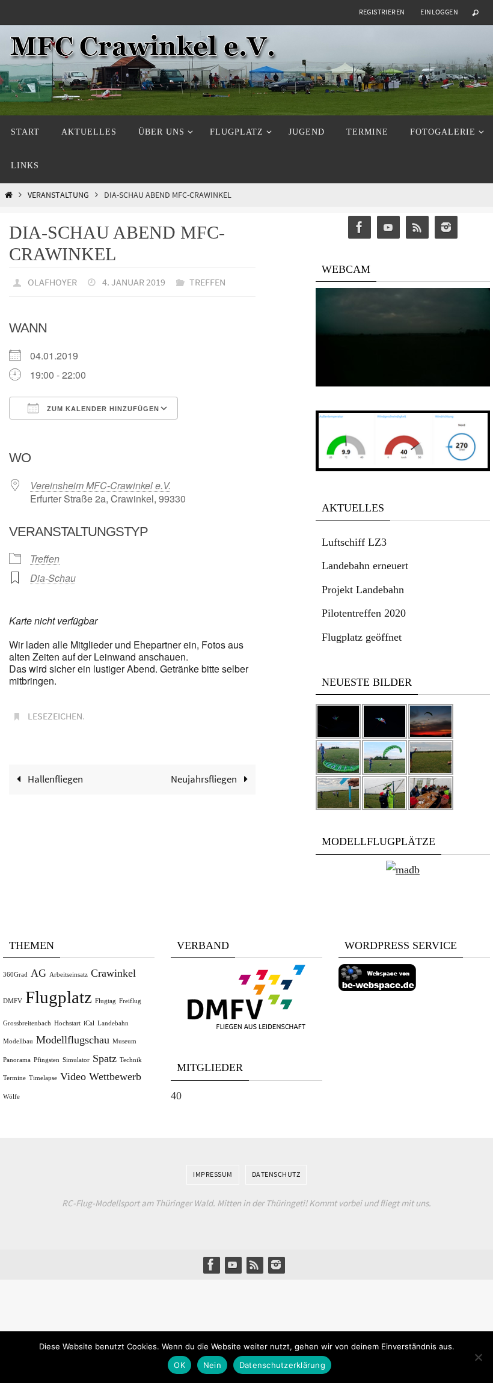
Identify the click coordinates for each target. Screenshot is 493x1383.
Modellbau (18, 1041)
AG (38, 973)
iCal (89, 1023)
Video (73, 1076)
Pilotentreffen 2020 (364, 613)
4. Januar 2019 (133, 281)
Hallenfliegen (54, 772)
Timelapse (43, 1078)
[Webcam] (403, 383)
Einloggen (439, 11)
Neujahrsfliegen (205, 772)
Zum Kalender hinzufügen (101, 405)
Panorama (17, 1060)
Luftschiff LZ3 (354, 542)
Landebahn (113, 1023)
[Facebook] (359, 227)
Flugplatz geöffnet (362, 637)
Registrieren (382, 11)
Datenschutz (276, 1174)
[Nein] (478, 1357)
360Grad (15, 974)
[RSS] (417, 227)
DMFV (12, 1001)
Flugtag (105, 1001)
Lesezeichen (55, 712)
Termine (14, 1078)
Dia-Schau (53, 575)
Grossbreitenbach (27, 1023)
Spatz (105, 1058)
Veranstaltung (58, 195)
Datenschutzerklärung (282, 1365)
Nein (212, 1365)
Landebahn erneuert (365, 566)
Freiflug (130, 1001)
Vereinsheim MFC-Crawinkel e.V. (100, 482)
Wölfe (11, 1096)
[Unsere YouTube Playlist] (388, 227)
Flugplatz (58, 997)
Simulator (76, 1060)
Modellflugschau (72, 1040)
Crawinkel (113, 973)
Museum (124, 1041)
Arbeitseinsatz (68, 974)
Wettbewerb (115, 1076)
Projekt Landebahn (363, 590)
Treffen (207, 281)
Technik (131, 1060)
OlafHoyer (52, 281)
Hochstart (67, 1023)
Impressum (213, 1174)
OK (179, 1365)
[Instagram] (446, 227)
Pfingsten (47, 1060)
